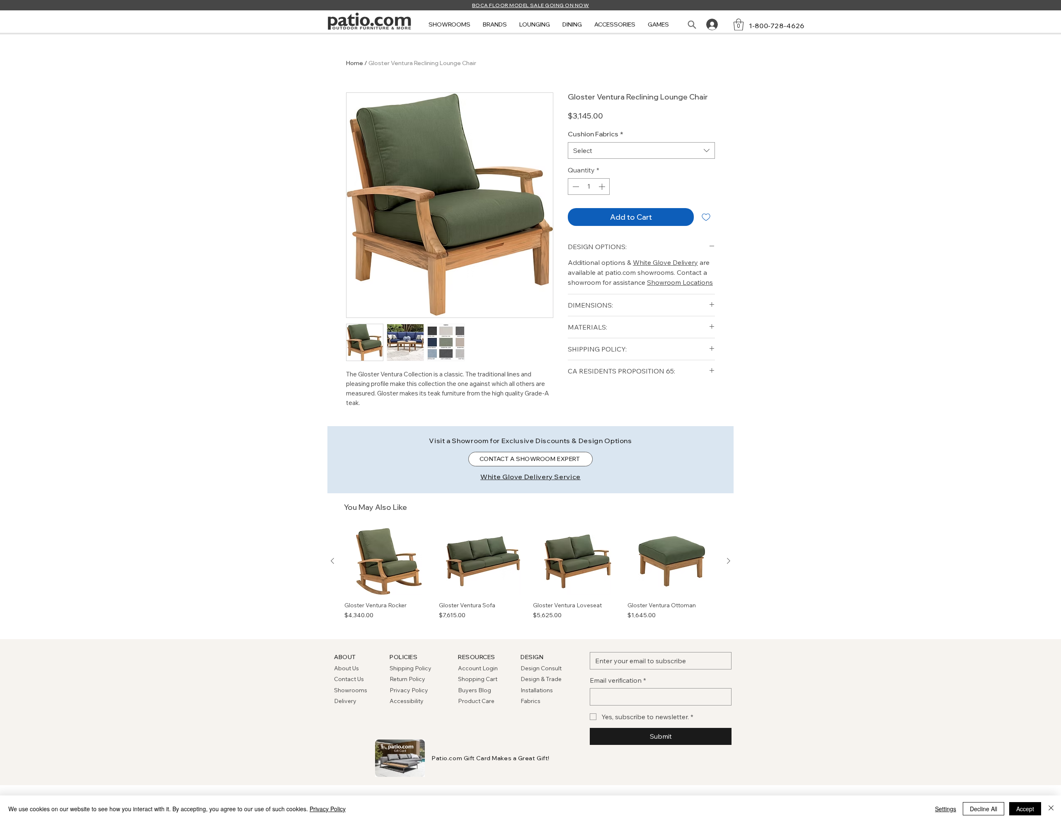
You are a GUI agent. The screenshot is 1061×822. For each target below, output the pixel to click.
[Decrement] (575, 186)
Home (354, 63)
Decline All (983, 809)
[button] (449, 24)
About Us (346, 668)
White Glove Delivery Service (530, 477)
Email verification (618, 680)
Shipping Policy (410, 668)
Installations (537, 690)
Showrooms (350, 690)
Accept (1025, 809)
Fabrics (530, 701)
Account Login (478, 668)
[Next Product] (729, 561)
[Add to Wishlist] (706, 217)
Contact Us (349, 679)
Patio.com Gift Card (461, 758)
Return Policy (407, 679)
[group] (530, 577)
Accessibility (407, 701)
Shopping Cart (477, 679)
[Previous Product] (332, 561)
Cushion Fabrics (595, 134)
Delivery (345, 701)
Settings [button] (945, 809)
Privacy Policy (409, 690)
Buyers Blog (475, 690)
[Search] (692, 24)
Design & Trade (541, 679)
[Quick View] (389, 561)
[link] (739, 25)
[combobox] (641, 150)
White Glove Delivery (665, 262)
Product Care (476, 701)
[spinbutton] (589, 186)
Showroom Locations (680, 282)
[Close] (1051, 808)
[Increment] (602, 186)
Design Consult (541, 668)
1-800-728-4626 (776, 26)
